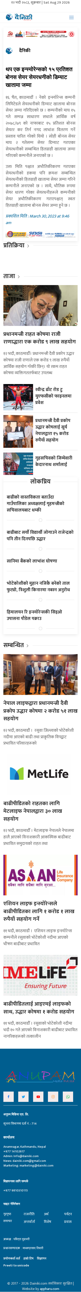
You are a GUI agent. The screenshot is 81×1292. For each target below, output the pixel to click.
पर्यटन (68, 1214)
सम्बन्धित (14, 645)
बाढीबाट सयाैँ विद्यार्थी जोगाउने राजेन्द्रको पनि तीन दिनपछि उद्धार (40, 536)
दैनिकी (24, 51)
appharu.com (49, 1289)
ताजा (9, 276)
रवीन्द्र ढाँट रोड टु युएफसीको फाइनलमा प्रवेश (53, 396)
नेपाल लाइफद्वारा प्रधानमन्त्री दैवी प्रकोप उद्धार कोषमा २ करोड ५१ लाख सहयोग (40, 711)
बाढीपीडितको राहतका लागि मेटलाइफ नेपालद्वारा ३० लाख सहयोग (32, 811)
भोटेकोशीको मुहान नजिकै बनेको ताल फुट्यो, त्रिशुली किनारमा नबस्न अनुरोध (38, 587)
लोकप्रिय (40, 482)
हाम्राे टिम (28, 1258)
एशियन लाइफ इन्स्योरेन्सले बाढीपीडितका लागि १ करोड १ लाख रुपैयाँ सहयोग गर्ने (38, 911)
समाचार (7, 1221)
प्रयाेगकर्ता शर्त (11, 1258)
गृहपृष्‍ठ (7, 1214)
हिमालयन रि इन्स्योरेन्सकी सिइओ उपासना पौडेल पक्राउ (34, 615)
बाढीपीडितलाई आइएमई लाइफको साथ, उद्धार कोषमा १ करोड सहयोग (38, 1008)
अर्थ (46, 1214)
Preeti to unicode (16, 1265)
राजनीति (29, 1214)
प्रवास (68, 1222)
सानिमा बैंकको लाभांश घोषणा (32, 561)
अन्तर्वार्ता (29, 1222)
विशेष (47, 1222)
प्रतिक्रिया (14, 245)
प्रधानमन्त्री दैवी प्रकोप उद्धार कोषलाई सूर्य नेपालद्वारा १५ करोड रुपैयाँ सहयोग (52, 430)
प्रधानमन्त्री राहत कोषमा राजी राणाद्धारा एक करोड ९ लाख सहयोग (39, 338)
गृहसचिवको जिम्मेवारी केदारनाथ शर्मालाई (53, 461)
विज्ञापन (41, 1258)
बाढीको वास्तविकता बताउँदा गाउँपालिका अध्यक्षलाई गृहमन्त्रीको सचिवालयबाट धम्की (35, 503)
